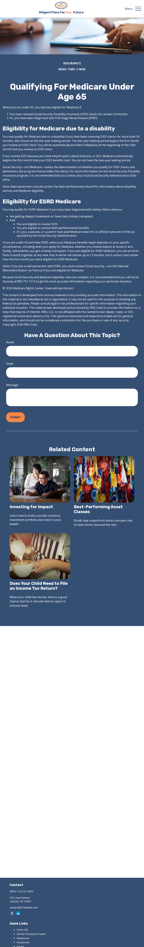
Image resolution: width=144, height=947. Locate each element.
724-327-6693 (26, 891)
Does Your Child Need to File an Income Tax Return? (39, 586)
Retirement (23, 938)
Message (12, 385)
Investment (23, 942)
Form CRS (22, 929)
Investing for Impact (31, 506)
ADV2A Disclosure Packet (31, 934)
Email (9, 364)
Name (10, 342)
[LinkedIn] (18, 913)
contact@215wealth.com (24, 907)
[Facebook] (12, 913)
